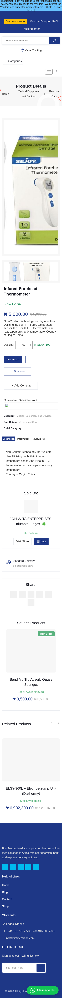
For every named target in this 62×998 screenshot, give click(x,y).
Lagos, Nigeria (15, 923)
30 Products (31, 532)
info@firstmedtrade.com (19, 938)
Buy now (19, 371)
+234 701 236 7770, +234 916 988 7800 (30, 931)
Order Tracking (33, 50)
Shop (5, 906)
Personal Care (30, 422)
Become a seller (16, 21)
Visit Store (22, 541)
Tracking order (31, 28)
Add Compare (23, 385)
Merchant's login (40, 21)
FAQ (55, 21)
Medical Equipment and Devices (34, 415)
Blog (5, 892)
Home (5, 93)
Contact (7, 899)
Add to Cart (13, 359)
